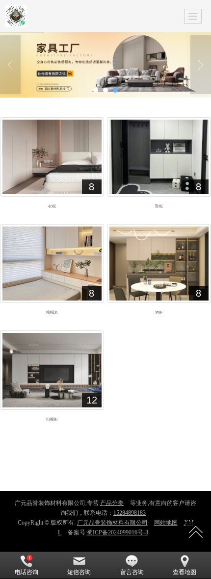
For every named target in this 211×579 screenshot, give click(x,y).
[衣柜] (52, 157)
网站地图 (166, 522)
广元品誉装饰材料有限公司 (112, 522)
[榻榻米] (52, 264)
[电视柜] (52, 370)
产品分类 (112, 503)
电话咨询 (26, 572)
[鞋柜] (159, 157)
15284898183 (129, 512)
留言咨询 (132, 572)
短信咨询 (79, 572)
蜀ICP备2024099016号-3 (117, 532)
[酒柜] (159, 264)
